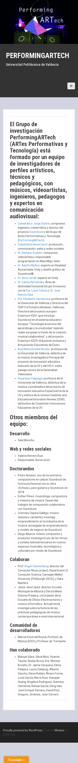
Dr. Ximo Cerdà (27, 278)
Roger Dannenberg (36, 566)
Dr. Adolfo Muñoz (29, 265)
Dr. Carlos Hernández (31, 282)
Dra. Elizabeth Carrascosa (34, 298)
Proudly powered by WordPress (22, 730)
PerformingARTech (37, 55)
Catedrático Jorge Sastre (34, 223)
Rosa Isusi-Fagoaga (30, 378)
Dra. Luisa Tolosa (36, 290)
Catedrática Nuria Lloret (33, 244)
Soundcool (36, 231)
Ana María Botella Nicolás (34, 349)
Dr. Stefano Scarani (30, 252)
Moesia (59, 730)
